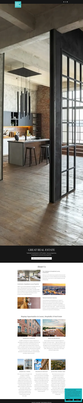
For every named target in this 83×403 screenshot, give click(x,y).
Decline (69, 399)
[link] (18, 1)
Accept (77, 399)
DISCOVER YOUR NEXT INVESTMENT (41, 258)
